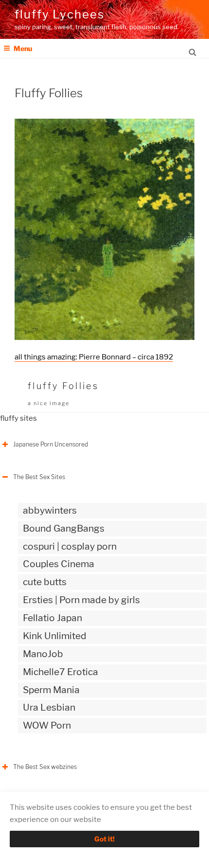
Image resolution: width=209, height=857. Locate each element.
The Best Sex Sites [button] (39, 477)
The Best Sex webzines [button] (45, 766)
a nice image (49, 403)
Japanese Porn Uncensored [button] (50, 444)
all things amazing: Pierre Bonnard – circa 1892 (94, 357)
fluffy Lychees (59, 14)
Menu (23, 48)
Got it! (104, 839)
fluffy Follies (63, 386)
